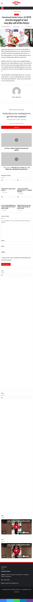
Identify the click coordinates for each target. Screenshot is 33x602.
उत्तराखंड (19, 11)
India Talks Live (7, 26)
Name (3, 240)
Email (3, 246)
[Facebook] (17, 100)
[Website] (15, 100)
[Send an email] (10, 26)
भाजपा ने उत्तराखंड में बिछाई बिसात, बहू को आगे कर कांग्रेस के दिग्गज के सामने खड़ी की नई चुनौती (8, 206)
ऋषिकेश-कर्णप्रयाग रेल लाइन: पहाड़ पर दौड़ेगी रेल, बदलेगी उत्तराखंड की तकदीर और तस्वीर (24, 206)
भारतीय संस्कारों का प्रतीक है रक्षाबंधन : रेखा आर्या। (8, 189)
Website (3, 252)
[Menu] (2, 4)
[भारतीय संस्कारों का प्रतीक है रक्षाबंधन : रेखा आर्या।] (8, 183)
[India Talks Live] (16, 3)
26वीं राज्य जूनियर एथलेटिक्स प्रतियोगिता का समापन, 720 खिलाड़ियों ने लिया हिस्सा (24, 190)
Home (14, 11)
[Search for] (31, 4)
